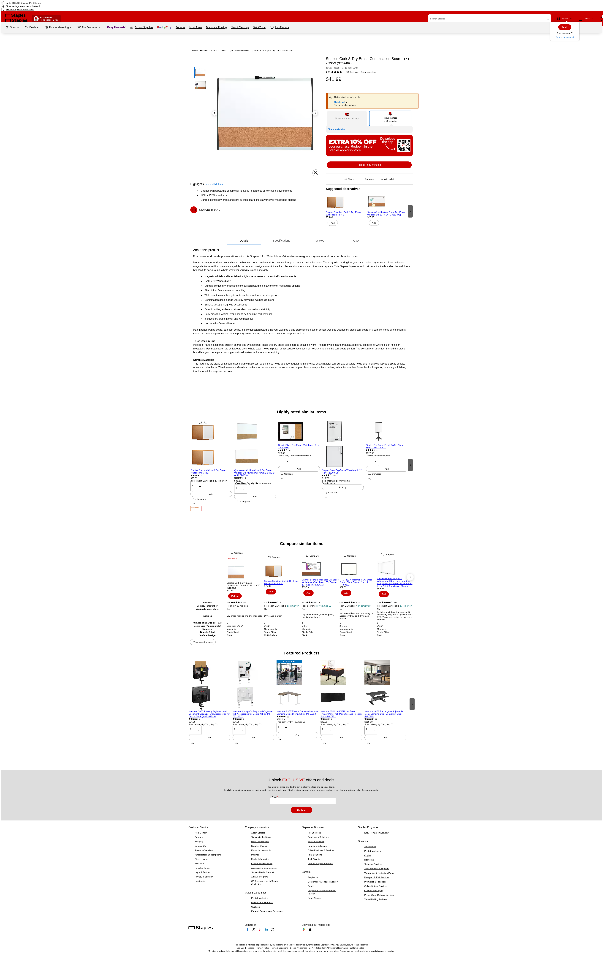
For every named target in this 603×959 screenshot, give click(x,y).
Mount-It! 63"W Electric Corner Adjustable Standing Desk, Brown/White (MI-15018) (297, 712)
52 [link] (290, 450)
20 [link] (202, 475)
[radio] (347, 118)
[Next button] (315, 113)
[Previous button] (214, 113)
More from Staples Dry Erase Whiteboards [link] (273, 50)
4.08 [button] (328, 72)
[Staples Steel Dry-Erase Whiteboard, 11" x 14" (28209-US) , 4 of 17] (343, 444)
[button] (548, 18)
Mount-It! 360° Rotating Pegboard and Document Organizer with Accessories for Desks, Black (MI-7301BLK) (209, 714)
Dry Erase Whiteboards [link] (239, 50)
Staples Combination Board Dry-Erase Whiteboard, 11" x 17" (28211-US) (386, 213)
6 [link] (319, 602)
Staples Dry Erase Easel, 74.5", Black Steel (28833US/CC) (384, 446)
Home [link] (195, 50)
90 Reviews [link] (352, 72)
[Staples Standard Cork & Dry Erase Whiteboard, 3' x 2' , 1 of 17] (211, 444)
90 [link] (244, 602)
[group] (345, 211)
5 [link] (243, 719)
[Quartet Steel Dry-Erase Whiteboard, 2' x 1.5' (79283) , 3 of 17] (299, 431)
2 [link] (331, 719)
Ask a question (368, 72)
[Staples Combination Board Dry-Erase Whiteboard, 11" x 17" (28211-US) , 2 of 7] (387, 201)
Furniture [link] (204, 50)
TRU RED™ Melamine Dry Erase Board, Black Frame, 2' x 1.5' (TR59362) (356, 582)
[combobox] (489, 18)
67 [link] (376, 719)
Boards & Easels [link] (218, 50)
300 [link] (334, 475)
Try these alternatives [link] (345, 105)
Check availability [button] (336, 129)
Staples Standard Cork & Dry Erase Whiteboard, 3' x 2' (343, 213)
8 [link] (245, 478)
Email (275, 797)
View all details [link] (214, 184)
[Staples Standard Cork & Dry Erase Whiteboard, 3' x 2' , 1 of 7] (345, 201)
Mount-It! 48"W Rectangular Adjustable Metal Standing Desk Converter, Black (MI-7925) (383, 714)
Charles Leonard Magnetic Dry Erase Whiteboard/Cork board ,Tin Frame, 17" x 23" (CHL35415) (320, 582)
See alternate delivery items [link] (336, 481)
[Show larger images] (315, 172)
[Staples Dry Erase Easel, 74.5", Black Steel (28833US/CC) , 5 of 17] (386, 431)
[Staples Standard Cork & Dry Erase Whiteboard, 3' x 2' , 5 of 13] (282, 570)
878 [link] (358, 602)
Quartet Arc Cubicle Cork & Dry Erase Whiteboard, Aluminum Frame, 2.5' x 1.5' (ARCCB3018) (254, 473)
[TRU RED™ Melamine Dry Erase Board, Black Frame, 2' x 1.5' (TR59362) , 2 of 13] (358, 569)
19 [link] (288, 716)
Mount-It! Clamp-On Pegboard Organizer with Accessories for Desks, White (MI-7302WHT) (253, 714)
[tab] (244, 240)
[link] (101, 3)
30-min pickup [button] (329, 483)
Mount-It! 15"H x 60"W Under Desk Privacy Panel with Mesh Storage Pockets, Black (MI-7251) (341, 714)
